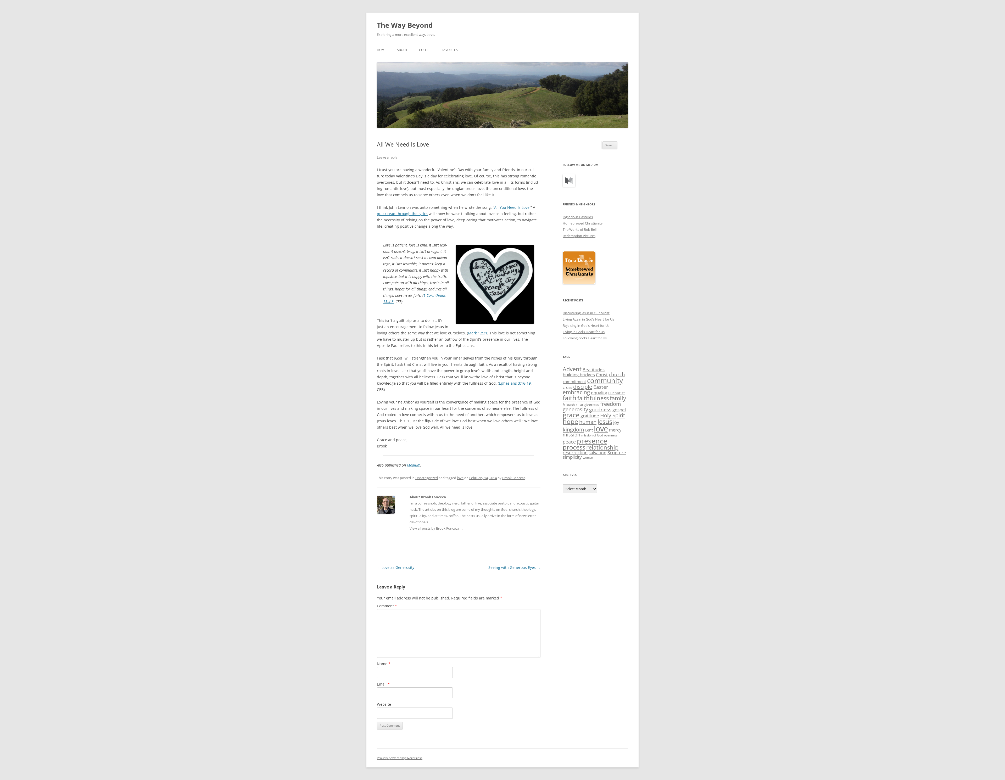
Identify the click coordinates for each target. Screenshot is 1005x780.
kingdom (573, 429)
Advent (572, 369)
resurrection (575, 453)
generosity (575, 409)
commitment (574, 381)
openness (610, 435)
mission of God (592, 435)
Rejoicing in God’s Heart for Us (586, 325)
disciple (582, 386)
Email (383, 684)
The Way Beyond (405, 25)
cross (567, 387)
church (617, 374)
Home (381, 50)
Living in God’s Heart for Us (584, 331)
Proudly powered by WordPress (399, 758)
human (587, 421)
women (588, 457)
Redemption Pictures (579, 235)
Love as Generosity (395, 567)
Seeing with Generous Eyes (514, 567)
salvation (597, 453)
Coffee (424, 50)
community (605, 380)
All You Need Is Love (511, 207)
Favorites (450, 50)
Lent (589, 430)
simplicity (572, 457)
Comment (387, 605)
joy (616, 422)
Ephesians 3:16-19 (515, 383)
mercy (615, 430)
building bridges (579, 375)
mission (571, 434)
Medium (413, 465)
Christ (602, 375)
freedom (610, 403)
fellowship (570, 404)
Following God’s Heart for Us (585, 338)
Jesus (605, 421)
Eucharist (616, 392)
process (574, 447)
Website (384, 704)
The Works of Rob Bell (579, 229)
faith (569, 398)
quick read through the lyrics (402, 213)
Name (383, 663)
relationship (602, 447)
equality (599, 393)
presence (592, 441)
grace (571, 415)
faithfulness (593, 398)
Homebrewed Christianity (583, 223)
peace (569, 442)
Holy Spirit (612, 415)
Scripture (616, 453)
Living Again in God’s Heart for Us (588, 319)
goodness (600, 409)
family (618, 398)
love (460, 477)
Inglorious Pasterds (578, 217)
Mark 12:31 (477, 332)
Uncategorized (426, 477)
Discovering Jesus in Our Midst (586, 313)
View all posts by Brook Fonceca (436, 528)
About (402, 50)
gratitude (589, 416)
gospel (619, 410)
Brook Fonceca (513, 477)
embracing (576, 392)
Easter (600, 387)
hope (570, 421)
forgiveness (588, 404)
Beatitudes (594, 370)
